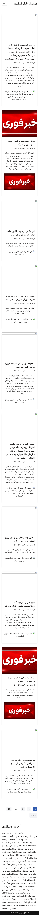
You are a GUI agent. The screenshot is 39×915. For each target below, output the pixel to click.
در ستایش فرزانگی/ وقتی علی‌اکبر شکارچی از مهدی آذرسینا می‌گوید (23, 763)
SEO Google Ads (9, 908)
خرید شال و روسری (29, 836)
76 (9, 809)
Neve (27, 913)
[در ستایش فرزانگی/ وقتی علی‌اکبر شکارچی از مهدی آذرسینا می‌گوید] (19, 742)
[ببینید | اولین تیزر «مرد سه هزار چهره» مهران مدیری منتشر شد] (19, 278)
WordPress (14, 913)
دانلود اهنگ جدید (13, 836)
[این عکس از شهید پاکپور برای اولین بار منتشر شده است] (19, 213)
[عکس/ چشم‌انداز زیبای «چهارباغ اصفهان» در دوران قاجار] (19, 520)
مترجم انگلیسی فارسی (15, 855)
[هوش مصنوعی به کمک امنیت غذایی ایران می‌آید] (19, 123)
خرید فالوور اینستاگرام (24, 849)
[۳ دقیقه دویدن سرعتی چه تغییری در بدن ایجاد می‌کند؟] (19, 345)
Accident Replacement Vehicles (23, 905)
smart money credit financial (23, 887)
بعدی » (33, 815)
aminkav (30, 62)
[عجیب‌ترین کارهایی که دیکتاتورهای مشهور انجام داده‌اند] (19, 584)
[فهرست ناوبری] (4, 3)
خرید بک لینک (7, 846)
